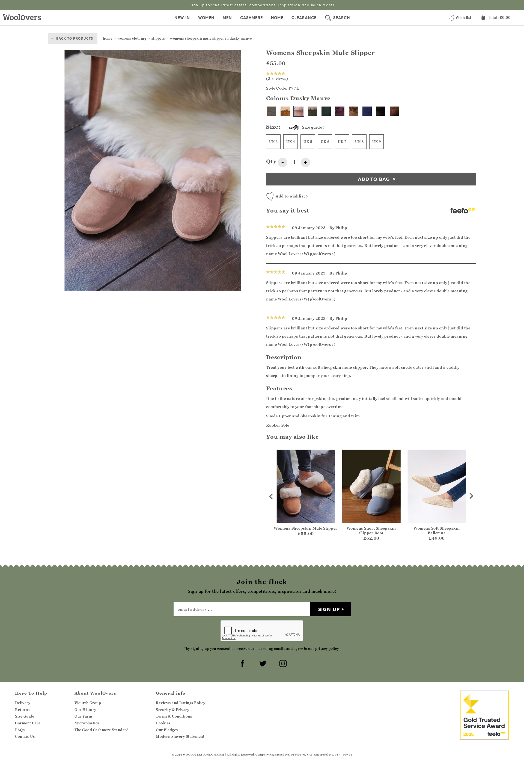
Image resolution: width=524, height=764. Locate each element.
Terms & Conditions (174, 716)
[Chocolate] (394, 111)
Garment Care (27, 723)
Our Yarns (84, 716)
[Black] (380, 111)
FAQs (20, 730)
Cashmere (251, 17)
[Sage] (312, 111)
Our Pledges (167, 730)
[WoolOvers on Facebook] (242, 663)
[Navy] (367, 111)
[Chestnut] (285, 111)
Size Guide (24, 716)
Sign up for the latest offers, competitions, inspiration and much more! (262, 5)
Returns (22, 709)
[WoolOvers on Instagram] (282, 663)
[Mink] (353, 111)
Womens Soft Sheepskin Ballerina (436, 530)
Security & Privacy (172, 709)
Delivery (22, 703)
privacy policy (326, 649)
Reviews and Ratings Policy (180, 703)
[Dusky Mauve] (298, 111)
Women (206, 17)
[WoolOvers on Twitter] (262, 663)
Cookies (163, 723)
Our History (85, 709)
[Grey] (271, 111)
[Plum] (339, 111)
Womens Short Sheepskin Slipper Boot (371, 530)
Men (227, 17)
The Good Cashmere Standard (102, 730)
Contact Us (25, 736)
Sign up (329, 609)
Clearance (304, 17)
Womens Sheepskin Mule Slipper (306, 528)
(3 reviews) (277, 78)
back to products (74, 38)
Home (277, 17)
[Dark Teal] (326, 111)
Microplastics (87, 723)
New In (182, 17)
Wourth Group (88, 703)
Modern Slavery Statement (180, 736)
